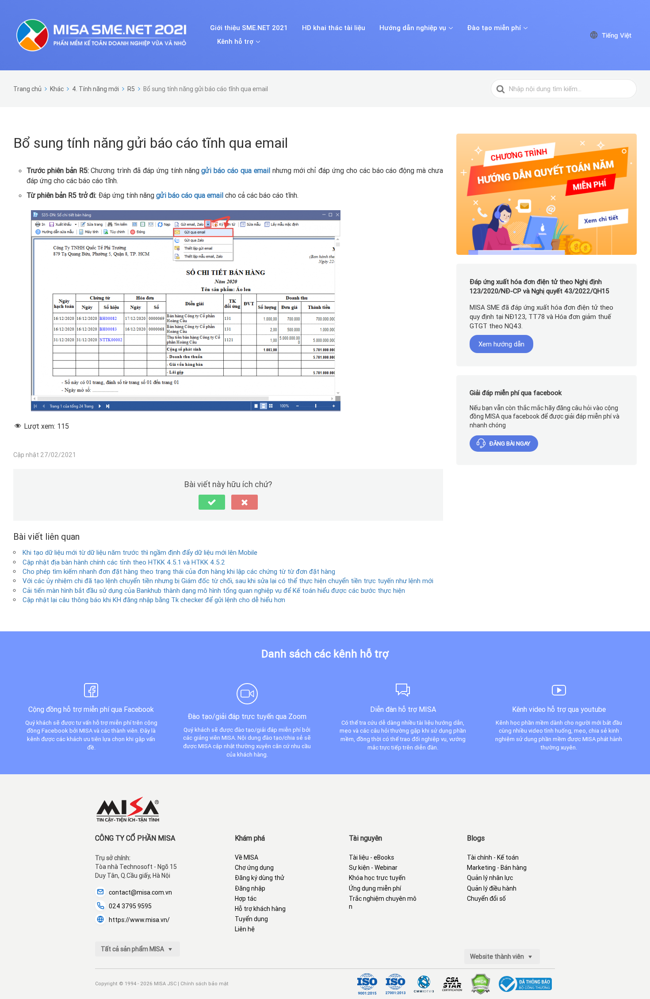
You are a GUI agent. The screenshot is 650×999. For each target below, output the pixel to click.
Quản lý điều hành (491, 888)
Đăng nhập (250, 888)
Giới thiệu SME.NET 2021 (249, 28)
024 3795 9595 (130, 906)
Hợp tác (245, 899)
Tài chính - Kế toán (493, 857)
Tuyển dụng (251, 919)
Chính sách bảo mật (204, 983)
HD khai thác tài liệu (333, 28)
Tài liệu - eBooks (371, 857)
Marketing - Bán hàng (497, 868)
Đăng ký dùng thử (259, 878)
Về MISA (246, 857)
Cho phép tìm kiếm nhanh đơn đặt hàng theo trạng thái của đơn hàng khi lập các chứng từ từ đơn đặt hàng (179, 571)
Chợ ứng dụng (254, 868)
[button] (212, 502)
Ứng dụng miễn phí (375, 888)
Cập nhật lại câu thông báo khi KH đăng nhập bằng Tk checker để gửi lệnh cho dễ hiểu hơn (154, 600)
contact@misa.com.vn (140, 892)
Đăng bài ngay (509, 443)
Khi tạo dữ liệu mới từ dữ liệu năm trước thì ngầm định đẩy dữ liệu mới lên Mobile (140, 552)
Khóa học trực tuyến (377, 878)
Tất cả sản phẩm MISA (133, 949)
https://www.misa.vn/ (139, 920)
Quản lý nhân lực (490, 878)
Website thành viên (497, 957)
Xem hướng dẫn (501, 344)
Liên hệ (245, 929)
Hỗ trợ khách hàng (260, 909)
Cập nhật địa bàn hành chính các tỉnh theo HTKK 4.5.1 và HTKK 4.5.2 (124, 562)
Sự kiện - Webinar (373, 868)
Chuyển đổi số (486, 899)
